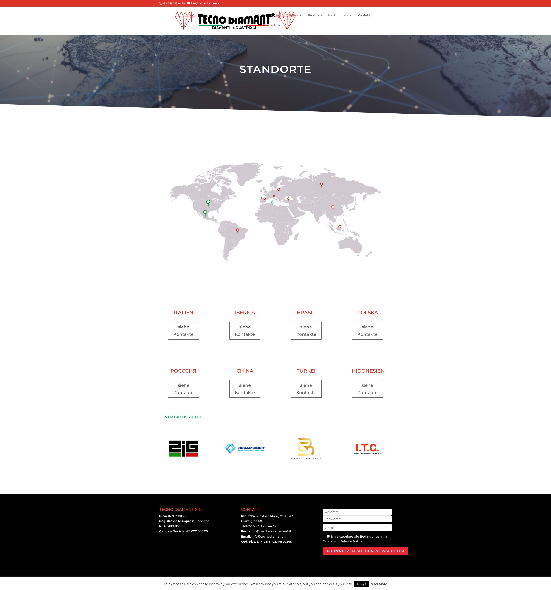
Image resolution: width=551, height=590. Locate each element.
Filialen (292, 15)
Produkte (315, 15)
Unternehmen (269, 15)
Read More (378, 584)
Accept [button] (361, 584)
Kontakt (364, 15)
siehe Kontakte (183, 330)
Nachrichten (338, 15)
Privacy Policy (351, 541)
